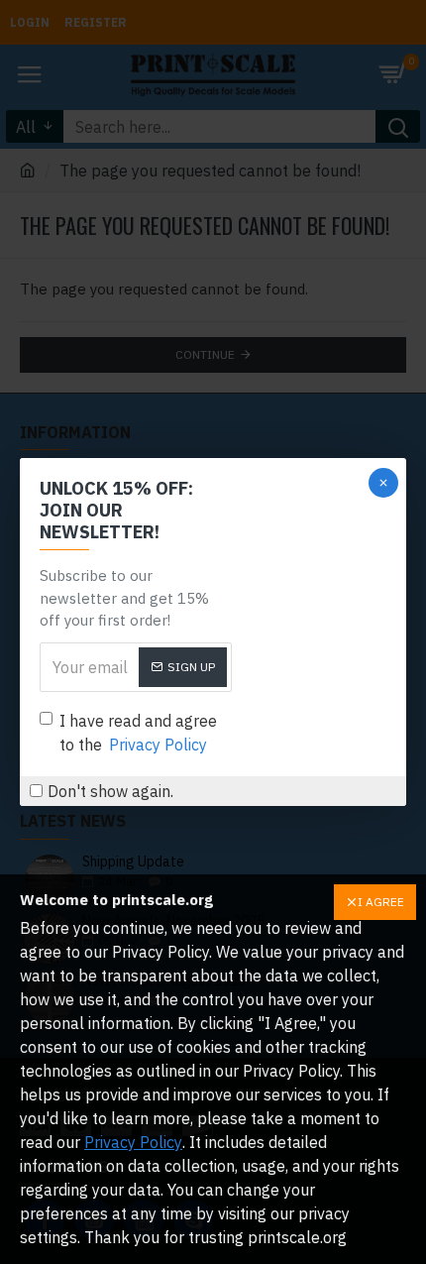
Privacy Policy (133, 1142)
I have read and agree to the (138, 732)
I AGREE (381, 901)
